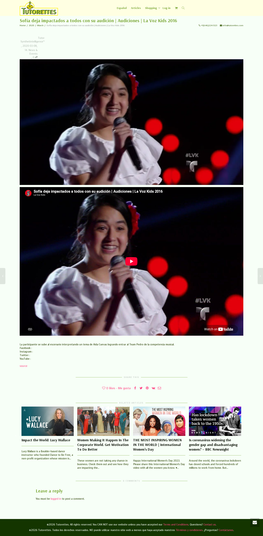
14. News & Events (31, 52)
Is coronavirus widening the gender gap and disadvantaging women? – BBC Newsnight (213, 445)
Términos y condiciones (189, 530)
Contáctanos (226, 530)
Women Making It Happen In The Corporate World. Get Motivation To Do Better (103, 445)
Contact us (209, 524)
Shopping (151, 8)
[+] (47, 421)
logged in (56, 499)
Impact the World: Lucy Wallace (45, 440)
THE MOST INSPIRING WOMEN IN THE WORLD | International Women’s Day (157, 445)
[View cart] (176, 8)
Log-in (167, 8)
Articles (136, 8)
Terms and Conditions (176, 524)
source (23, 366)
